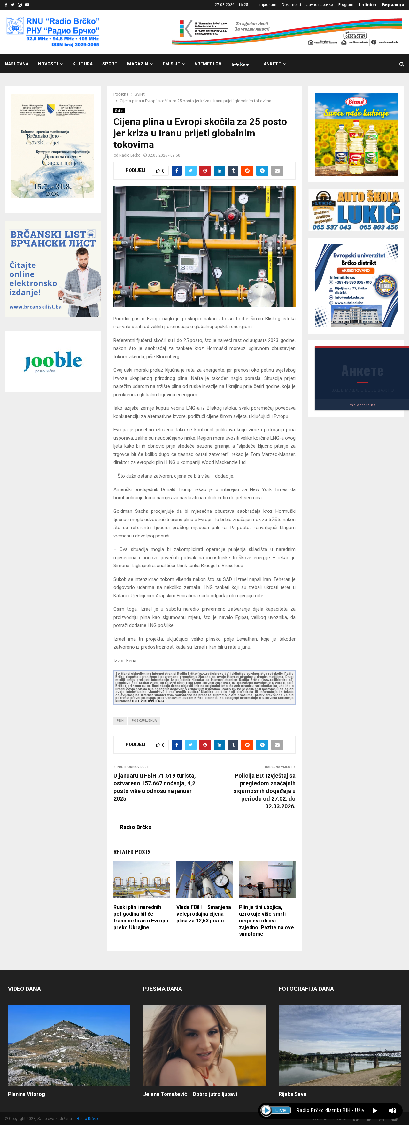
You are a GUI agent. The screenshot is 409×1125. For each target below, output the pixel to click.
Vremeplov (208, 63)
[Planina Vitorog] (69, 1045)
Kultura (83, 63)
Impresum (267, 5)
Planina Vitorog (26, 1094)
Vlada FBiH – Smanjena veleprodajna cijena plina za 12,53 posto (203, 914)
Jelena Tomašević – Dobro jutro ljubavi (190, 1094)
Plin (120, 720)
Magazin (137, 63)
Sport (110, 63)
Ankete (272, 63)
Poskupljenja (144, 720)
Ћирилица (393, 4)
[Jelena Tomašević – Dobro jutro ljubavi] (204, 1045)
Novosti (48, 63)
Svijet (119, 110)
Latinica (367, 4)
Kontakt (340, 1119)
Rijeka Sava (292, 1094)
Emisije (171, 63)
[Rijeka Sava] (340, 1045)
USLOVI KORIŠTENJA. (149, 701)
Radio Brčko (129, 155)
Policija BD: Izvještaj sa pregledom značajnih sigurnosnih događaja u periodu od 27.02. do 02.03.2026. (265, 791)
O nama (320, 1119)
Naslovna (16, 63)
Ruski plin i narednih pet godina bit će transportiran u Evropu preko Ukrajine (140, 917)
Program (345, 5)
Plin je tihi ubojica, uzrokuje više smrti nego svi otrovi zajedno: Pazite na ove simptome (266, 920)
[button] (375, 1111)
